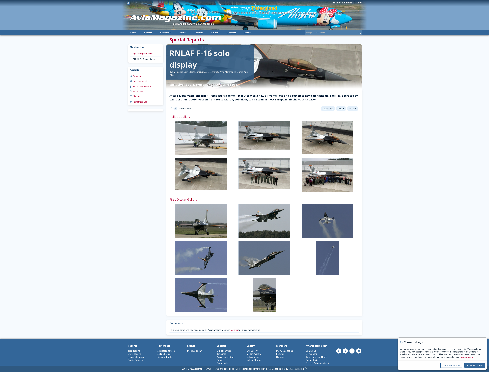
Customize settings (451, 365)
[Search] (360, 32)
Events (183, 32)
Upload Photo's (254, 360)
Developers (311, 353)
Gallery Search (253, 357)
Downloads (222, 363)
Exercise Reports (136, 357)
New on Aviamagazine (318, 363)
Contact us (311, 350)
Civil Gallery (252, 350)
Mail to (135, 96)
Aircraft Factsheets (166, 350)
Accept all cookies (475, 365)
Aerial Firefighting (225, 357)
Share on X (136, 91)
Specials (199, 32)
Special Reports (135, 360)
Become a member (342, 2)
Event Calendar (194, 350)
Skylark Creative (296, 368)
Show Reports (134, 353)
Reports (148, 32)
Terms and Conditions (316, 357)
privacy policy (467, 357)
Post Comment (138, 81)
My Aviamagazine (284, 350)
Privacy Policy (312, 360)
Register (280, 353)
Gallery (214, 32)
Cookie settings (243, 368)
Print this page (138, 101)
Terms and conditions (223, 368)
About (247, 32)
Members (231, 32)
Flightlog (280, 357)
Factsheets (166, 32)
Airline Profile (164, 353)
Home (133, 32)
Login (359, 2)
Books (220, 360)
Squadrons (328, 108)
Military (352, 108)
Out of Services (224, 350)
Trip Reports (134, 350)
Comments (136, 76)
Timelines (221, 353)
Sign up (234, 330)
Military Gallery (254, 353)
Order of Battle (165, 357)
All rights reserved (202, 368)
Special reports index (141, 53)
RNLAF (341, 108)
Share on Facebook (140, 86)
